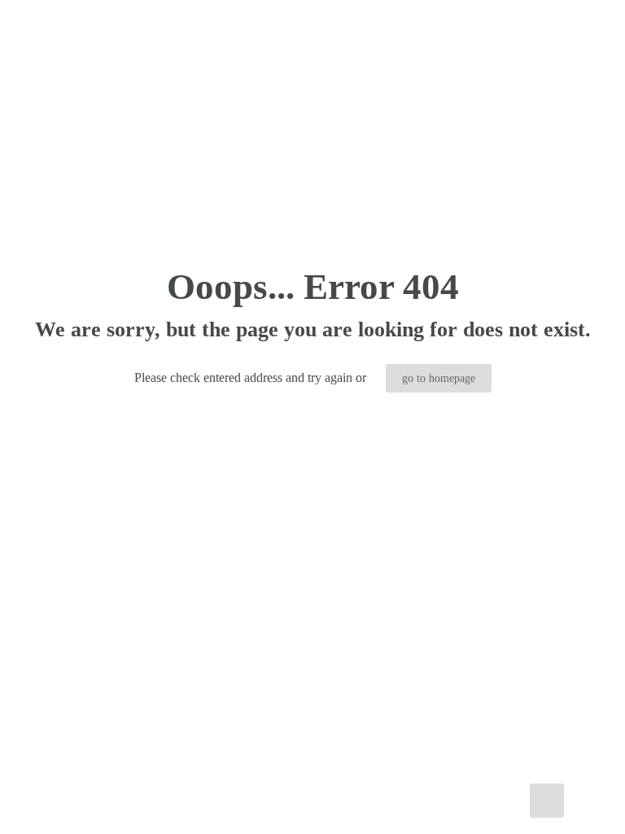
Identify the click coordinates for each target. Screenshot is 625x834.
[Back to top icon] (547, 801)
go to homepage (438, 378)
